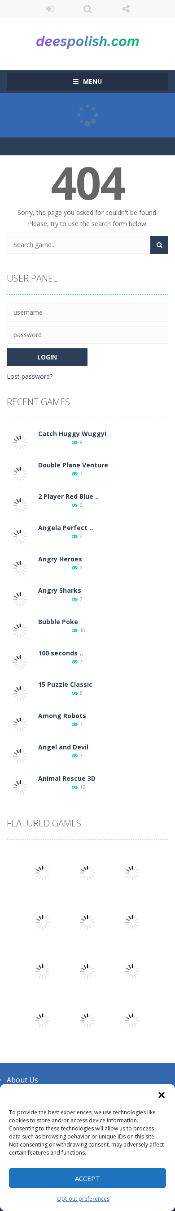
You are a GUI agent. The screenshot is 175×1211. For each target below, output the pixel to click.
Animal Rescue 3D (67, 778)
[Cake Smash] (132, 971)
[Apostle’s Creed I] (132, 921)
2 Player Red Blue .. (68, 496)
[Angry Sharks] (20, 599)
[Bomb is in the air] (42, 1020)
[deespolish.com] (87, 40)
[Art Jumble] (132, 872)
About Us (22, 1080)
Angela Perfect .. (65, 527)
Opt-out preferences (83, 1198)
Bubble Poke (58, 621)
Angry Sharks (59, 590)
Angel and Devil (63, 747)
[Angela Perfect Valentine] (20, 536)
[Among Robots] (20, 724)
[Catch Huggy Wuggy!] (20, 442)
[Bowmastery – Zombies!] (42, 872)
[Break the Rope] (42, 921)
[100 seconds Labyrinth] (20, 661)
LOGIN (49, 9)
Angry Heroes (60, 559)
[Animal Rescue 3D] (20, 787)
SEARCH (88, 9)
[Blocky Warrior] (87, 921)
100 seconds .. (60, 653)
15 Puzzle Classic (65, 684)
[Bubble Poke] (20, 630)
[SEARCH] (159, 245)
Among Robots (62, 715)
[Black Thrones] (132, 1020)
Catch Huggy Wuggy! (72, 433)
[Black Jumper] (87, 872)
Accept (87, 1178)
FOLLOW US (126, 9)
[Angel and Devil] (20, 755)
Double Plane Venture (73, 465)
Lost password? (29, 376)
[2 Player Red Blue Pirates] (20, 505)
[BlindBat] (87, 1020)
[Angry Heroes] (20, 567)
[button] (161, 1095)
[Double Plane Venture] (20, 473)
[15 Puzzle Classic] (20, 693)
